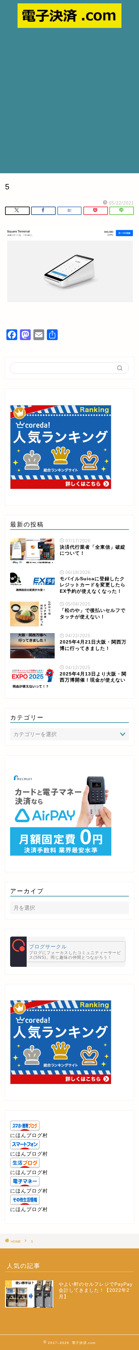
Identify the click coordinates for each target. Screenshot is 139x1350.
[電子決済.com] (70, 24)
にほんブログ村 (29, 1135)
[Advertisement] (69, 100)
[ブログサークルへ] (68, 952)
